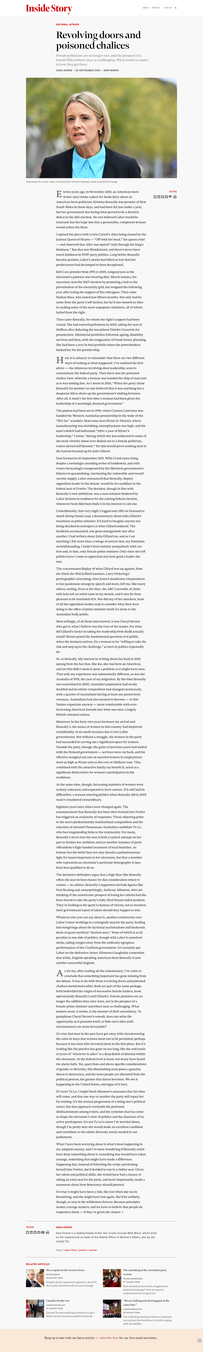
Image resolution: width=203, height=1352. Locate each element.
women (93, 1250)
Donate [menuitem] (156, 8)
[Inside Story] (51, 9)
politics (83, 1250)
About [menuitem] (146, 8)
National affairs (67, 24)
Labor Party (70, 1250)
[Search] (175, 12)
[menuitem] (175, 8)
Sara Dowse (64, 70)
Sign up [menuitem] (168, 8)
